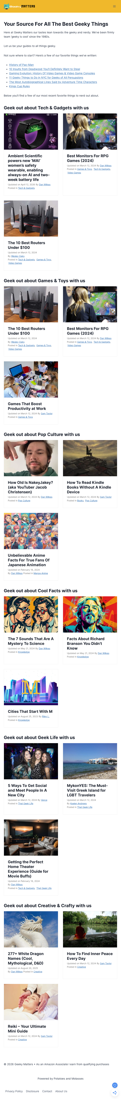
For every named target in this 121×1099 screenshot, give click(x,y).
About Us (61, 1091)
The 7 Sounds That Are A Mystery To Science (31, 641)
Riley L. (45, 716)
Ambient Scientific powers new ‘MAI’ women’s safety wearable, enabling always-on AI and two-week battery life (29, 168)
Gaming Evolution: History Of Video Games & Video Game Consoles (52, 73)
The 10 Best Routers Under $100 (26, 245)
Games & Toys (84, 169)
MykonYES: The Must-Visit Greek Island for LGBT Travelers (87, 790)
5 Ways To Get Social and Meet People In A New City (27, 790)
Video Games (74, 172)
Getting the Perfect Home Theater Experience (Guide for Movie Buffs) (28, 869)
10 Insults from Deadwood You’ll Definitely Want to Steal (44, 69)
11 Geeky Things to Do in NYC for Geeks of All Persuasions (46, 77)
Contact (47, 1091)
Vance (44, 800)
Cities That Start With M (30, 711)
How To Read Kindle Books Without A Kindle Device (89, 487)
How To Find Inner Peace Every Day (90, 956)
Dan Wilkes (44, 184)
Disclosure (32, 1091)
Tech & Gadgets (26, 188)
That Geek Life (25, 803)
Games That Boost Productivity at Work (27, 406)
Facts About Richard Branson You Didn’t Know (85, 643)
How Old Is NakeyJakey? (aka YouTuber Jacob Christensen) (30, 487)
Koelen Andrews (78, 803)
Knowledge (24, 652)
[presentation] (31, 131)
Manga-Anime (41, 573)
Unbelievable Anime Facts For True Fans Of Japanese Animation (28, 560)
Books (80, 500)
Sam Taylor (46, 413)
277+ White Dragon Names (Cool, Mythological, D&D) (26, 958)
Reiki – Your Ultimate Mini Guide (27, 1028)
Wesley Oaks (17, 256)
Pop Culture (24, 500)
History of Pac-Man (21, 64)
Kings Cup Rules (19, 86)
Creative (38, 971)
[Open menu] (114, 6)
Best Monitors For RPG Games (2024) (88, 158)
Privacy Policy (14, 1091)
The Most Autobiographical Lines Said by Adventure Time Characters (53, 82)
